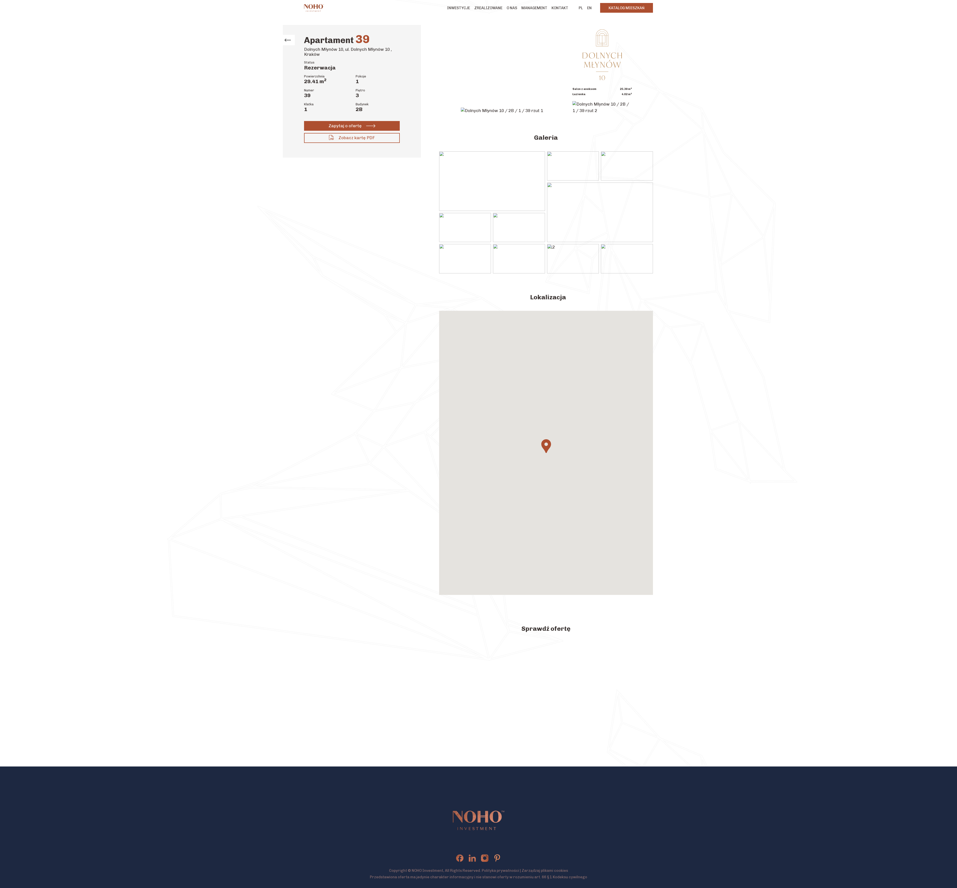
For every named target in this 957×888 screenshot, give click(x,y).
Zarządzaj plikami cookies (545, 870)
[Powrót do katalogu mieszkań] (287, 40)
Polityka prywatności (500, 870)
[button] (546, 446)
